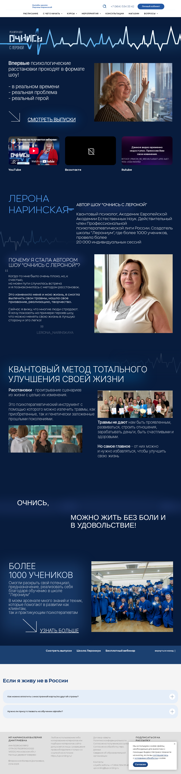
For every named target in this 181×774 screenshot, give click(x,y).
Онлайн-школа (40, 5)
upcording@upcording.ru (106, 768)
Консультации (114, 14)
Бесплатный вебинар (120, 650)
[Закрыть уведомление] (174, 743)
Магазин (134, 14)
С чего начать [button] (52, 14)
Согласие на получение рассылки (111, 744)
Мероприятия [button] (90, 14)
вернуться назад (164, 651)
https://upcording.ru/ (61, 756)
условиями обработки (146, 758)
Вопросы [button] (150, 14)
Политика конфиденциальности (110, 740)
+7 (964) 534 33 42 (122, 6)
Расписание (30, 14)
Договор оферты (102, 738)
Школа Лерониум (89, 650)
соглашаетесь (160, 755)
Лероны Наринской (42, 7)
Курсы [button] (71, 14)
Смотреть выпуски (59, 650)
